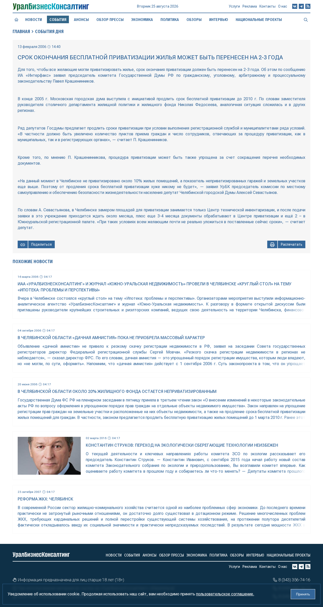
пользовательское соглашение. (225, 594)
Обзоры (194, 19)
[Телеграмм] (301, 6)
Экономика (142, 19)
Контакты (267, 6)
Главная (21, 31)
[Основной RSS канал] (307, 6)
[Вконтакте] (294, 6)
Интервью (218, 19)
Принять (303, 594)
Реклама (250, 6)
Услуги (234, 6)
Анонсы (81, 19)
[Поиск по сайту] (305, 19)
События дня (49, 31)
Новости (33, 19)
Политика (169, 19)
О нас (282, 6)
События (132, 555)
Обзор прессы (110, 19)
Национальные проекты (259, 19)
